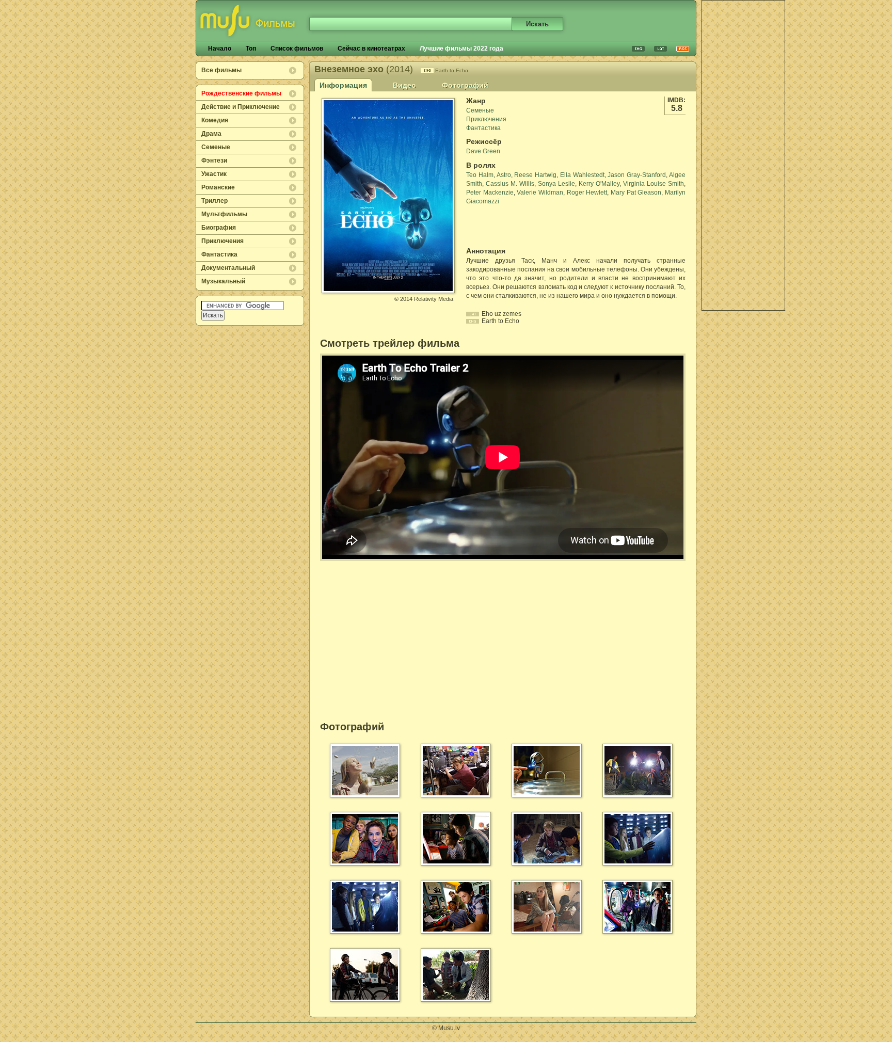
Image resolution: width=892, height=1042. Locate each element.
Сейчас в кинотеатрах (371, 48)
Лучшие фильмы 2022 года (461, 48)
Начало (219, 48)
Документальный (228, 267)
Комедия (214, 120)
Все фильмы (221, 70)
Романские (218, 187)
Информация (343, 85)
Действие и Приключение (240, 106)
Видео (404, 85)
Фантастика (219, 254)
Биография (218, 227)
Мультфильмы (224, 214)
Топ (251, 48)
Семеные (215, 147)
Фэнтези (214, 160)
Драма (211, 133)
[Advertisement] (743, 155)
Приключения (222, 241)
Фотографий (465, 85)
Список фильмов (296, 48)
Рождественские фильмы (241, 93)
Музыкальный (223, 281)
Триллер (214, 200)
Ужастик (214, 174)
